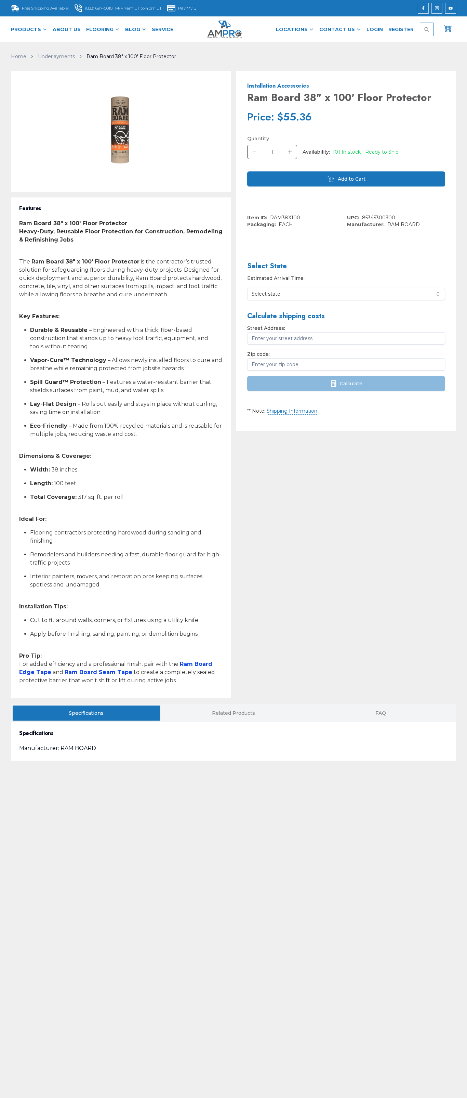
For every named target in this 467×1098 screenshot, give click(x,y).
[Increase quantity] (290, 152)
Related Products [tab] (233, 713)
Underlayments (56, 56)
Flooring (100, 29)
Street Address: (266, 328)
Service (162, 29)
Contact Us (337, 29)
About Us (67, 29)
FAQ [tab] (380, 713)
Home (18, 56)
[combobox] (346, 294)
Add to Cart (351, 179)
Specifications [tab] (86, 713)
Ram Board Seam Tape (98, 672)
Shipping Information (292, 411)
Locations (292, 29)
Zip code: (258, 354)
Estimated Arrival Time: (276, 278)
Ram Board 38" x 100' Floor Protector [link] (131, 56)
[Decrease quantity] (254, 152)
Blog (132, 29)
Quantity (258, 138)
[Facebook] (423, 8)
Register (401, 29)
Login (374, 29)
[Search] (426, 29)
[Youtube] (450, 8)
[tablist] (233, 713)
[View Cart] (448, 28)
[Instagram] (436, 8)
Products (26, 29)
